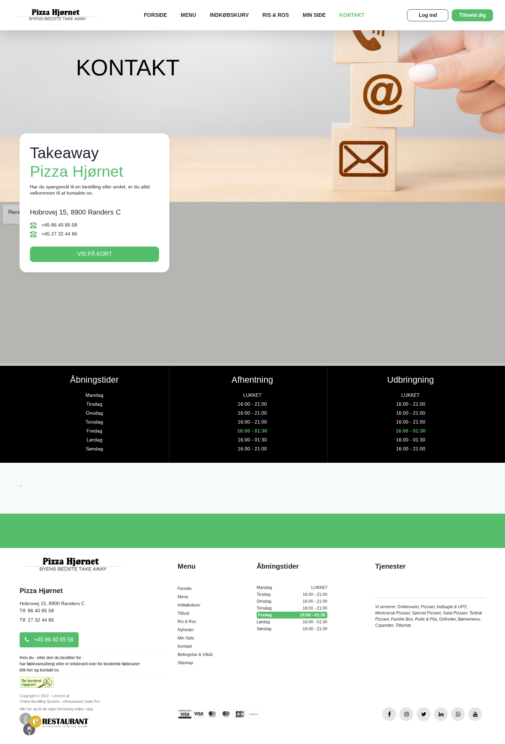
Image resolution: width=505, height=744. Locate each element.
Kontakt (351, 15)
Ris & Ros (275, 15)
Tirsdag (292, 594)
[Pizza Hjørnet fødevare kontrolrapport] (37, 684)
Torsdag (292, 608)
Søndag (292, 628)
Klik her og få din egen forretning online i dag (56, 709)
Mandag (292, 587)
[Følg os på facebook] (389, 714)
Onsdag (292, 601)
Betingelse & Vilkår (195, 654)
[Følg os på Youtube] (475, 714)
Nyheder (186, 629)
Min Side (314, 15)
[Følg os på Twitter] (423, 714)
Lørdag (292, 622)
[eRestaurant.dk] (54, 723)
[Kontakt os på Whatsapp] (458, 714)
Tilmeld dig (472, 15)
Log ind (428, 15)
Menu (188, 15)
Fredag (291, 615)
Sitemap (185, 662)
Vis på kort (94, 254)
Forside (155, 15)
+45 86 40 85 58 (58, 225)
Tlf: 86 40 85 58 (37, 610)
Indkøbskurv (229, 15)
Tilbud (183, 613)
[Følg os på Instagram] (406, 714)
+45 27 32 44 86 (58, 234)
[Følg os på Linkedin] (441, 714)
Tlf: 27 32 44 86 (37, 620)
